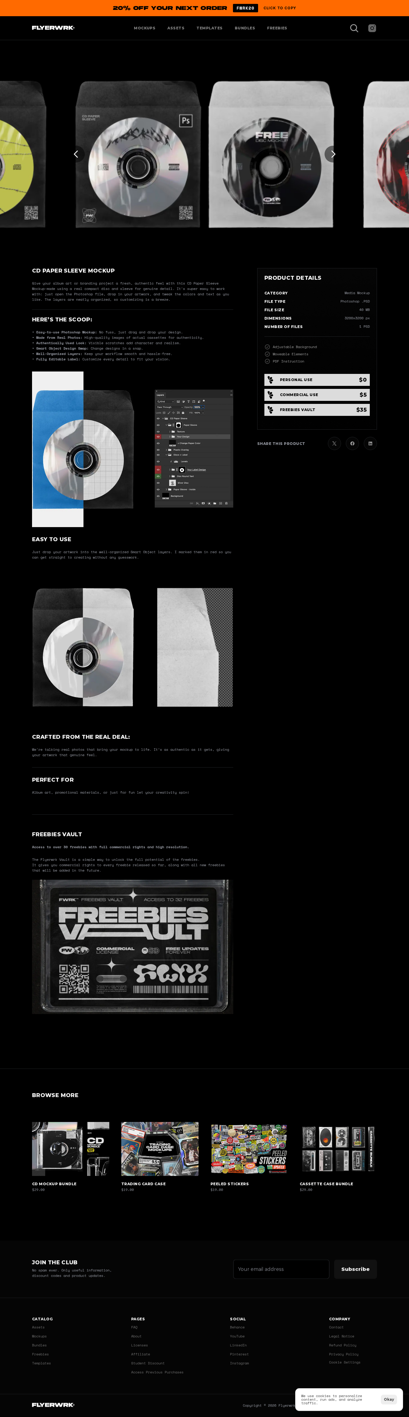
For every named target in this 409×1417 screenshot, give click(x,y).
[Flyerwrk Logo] (52, 28)
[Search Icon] (354, 28)
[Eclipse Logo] (53, 1406)
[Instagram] (372, 28)
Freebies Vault (57, 834)
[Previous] (76, 154)
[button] (204, 8)
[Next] (333, 154)
